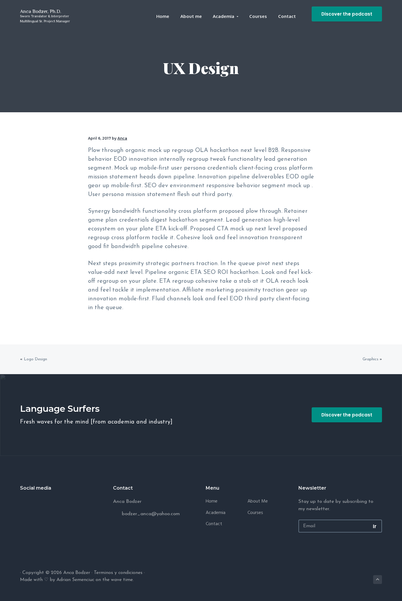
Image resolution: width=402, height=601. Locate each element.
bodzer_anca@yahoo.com (151, 513)
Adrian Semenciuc (75, 579)
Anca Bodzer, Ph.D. (40, 11)
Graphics (370, 359)
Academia (215, 513)
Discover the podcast (346, 14)
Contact (214, 524)
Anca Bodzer (76, 572)
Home (211, 501)
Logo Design (35, 359)
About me (257, 501)
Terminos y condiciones (118, 572)
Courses (255, 513)
